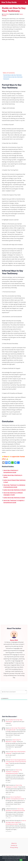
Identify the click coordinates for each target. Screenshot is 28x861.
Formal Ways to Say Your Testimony (12, 75)
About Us (14, 843)
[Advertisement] (14, 56)
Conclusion (6, 78)
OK (21, 859)
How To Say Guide (9, 2)
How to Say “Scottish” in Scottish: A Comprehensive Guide (14, 771)
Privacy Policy (14, 847)
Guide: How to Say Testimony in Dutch (14, 497)
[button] (26, 2)
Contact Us (14, 845)
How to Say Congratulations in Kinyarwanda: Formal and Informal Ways (16, 761)
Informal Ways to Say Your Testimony (12, 77)
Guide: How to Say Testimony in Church (14, 490)
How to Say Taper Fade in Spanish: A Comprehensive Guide (16, 822)
